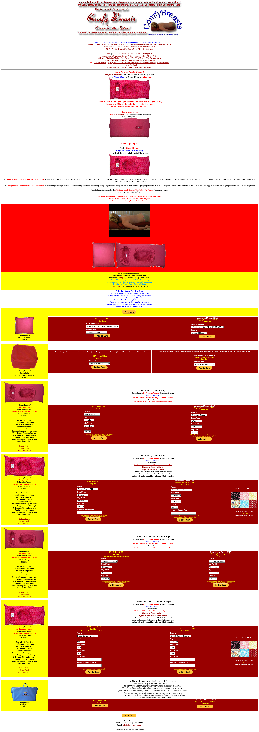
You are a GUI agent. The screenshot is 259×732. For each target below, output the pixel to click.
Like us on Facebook (129, 65)
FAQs (140, 53)
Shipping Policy (140, 56)
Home (109, 53)
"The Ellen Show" (137, 58)
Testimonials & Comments (111, 56)
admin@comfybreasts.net (132, 725)
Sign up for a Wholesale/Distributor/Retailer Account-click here (132, 63)
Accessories (120, 46)
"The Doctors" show (153, 58)
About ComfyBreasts (119, 53)
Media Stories (149, 60)
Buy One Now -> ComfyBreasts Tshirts (140, 46)
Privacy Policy (152, 56)
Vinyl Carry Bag (109, 46)
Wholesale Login (163, 63)
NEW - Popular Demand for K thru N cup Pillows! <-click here (129, 49)
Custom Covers (116, 286)
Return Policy (127, 56)
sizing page (123, 278)
